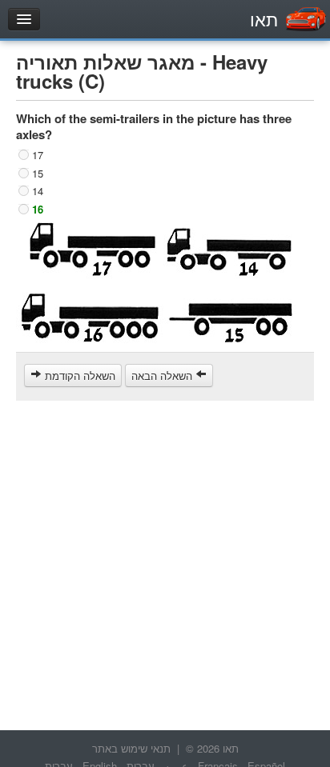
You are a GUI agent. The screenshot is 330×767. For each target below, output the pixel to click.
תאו (264, 18)
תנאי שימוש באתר (131, 748)
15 (37, 172)
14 (37, 190)
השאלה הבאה (163, 375)
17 (37, 154)
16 (37, 208)
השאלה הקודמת (78, 375)
